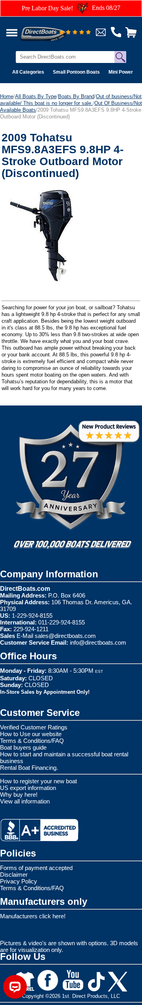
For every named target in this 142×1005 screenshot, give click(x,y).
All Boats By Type (35, 96)
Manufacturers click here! (32, 916)
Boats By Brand (76, 96)
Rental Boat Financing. (29, 767)
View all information (25, 801)
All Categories (28, 72)
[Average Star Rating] (75, 33)
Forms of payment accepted (36, 867)
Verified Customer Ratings (33, 727)
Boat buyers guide (23, 747)
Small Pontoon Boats (76, 72)
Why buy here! (18, 794)
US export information (28, 787)
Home (6, 96)
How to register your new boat (38, 781)
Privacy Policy (18, 881)
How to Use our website (31, 734)
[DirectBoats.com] (53, 29)
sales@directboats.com (65, 635)
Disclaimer (14, 874)
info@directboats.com (98, 642)
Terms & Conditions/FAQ (32, 740)
